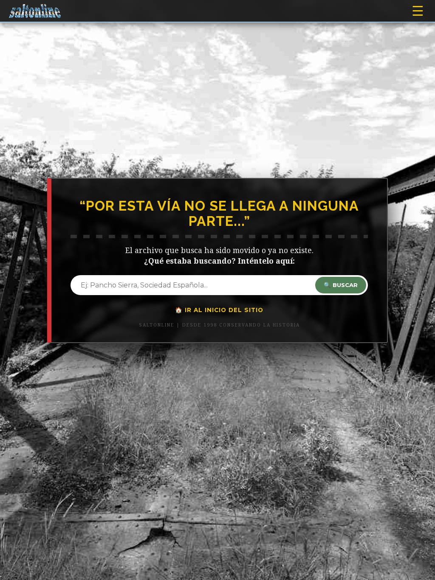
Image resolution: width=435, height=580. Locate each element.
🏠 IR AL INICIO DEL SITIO (219, 310)
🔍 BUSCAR (341, 285)
